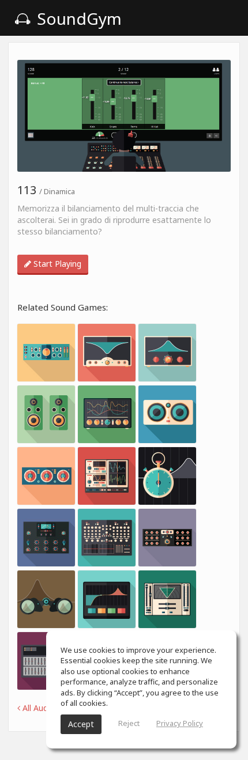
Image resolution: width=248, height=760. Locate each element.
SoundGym (77, 18)
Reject (129, 723)
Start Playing (56, 263)
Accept (81, 724)
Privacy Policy (179, 723)
